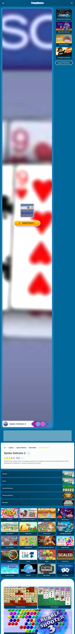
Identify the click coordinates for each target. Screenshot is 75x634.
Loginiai (11, 447)
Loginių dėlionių (21, 447)
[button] (72, 3)
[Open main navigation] (3, 3)
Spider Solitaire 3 (44, 447)
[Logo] (37, 3)
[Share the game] (48, 424)
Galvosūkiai (32, 447)
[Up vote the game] (38, 424)
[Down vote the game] (43, 424)
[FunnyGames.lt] (5, 448)
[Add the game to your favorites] (28, 453)
